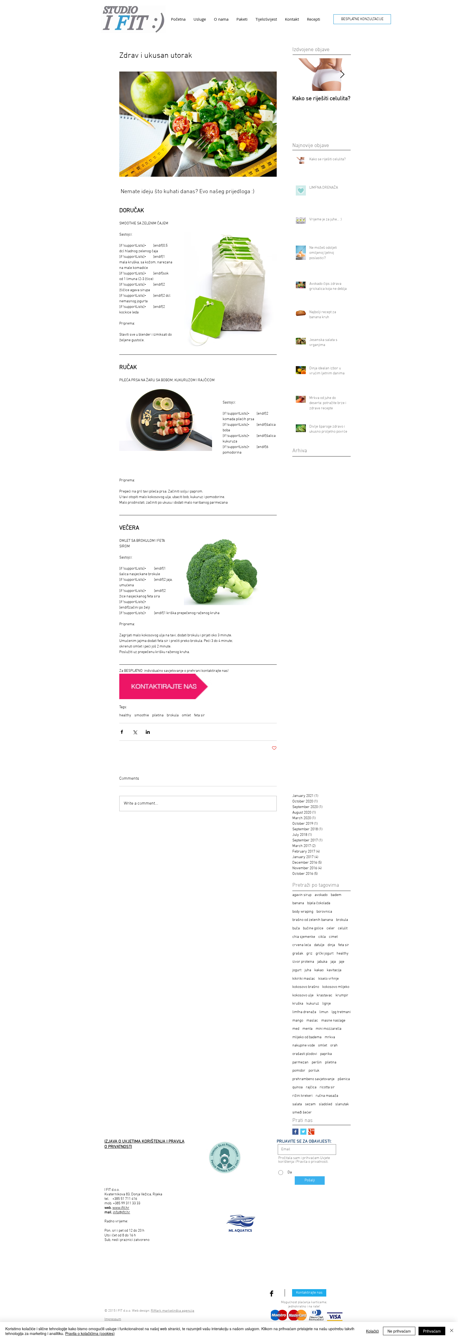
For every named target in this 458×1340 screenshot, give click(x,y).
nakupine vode (303, 1045)
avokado (321, 895)
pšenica (344, 1079)
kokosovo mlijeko (335, 987)
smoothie (141, 715)
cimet (333, 937)
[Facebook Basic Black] (271, 1293)
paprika (326, 1054)
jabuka (322, 962)
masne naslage (333, 1020)
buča (296, 928)
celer (331, 928)
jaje (341, 962)
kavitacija (334, 970)
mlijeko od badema (307, 1037)
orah (334, 1045)
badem (336, 895)
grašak (297, 953)
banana (298, 903)
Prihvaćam (432, 1331)
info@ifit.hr (121, 1212)
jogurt (296, 970)
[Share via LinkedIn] (147, 731)
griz (309, 953)
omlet (186, 715)
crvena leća (301, 945)
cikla (322, 937)
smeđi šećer (302, 1112)
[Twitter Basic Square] (303, 1132)
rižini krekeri (302, 1096)
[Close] (451, 1331)
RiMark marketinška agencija (172, 1311)
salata (297, 1104)
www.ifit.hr (120, 1208)
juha (308, 970)
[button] (200, 19)
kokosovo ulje (303, 995)
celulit (342, 928)
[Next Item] (342, 74)
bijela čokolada (318, 903)
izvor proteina (303, 962)
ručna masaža (327, 1096)
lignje (326, 1003)
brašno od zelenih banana (312, 920)
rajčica (311, 1087)
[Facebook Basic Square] (295, 1132)
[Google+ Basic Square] (311, 1132)
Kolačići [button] (372, 1331)
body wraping (302, 911)
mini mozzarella (328, 1029)
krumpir (342, 995)
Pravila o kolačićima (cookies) (90, 1333)
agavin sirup (301, 895)
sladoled (325, 1104)
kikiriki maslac (303, 979)
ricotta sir (327, 1087)
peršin (317, 1062)
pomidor (298, 1070)
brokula (173, 715)
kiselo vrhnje (328, 979)
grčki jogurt (324, 953)
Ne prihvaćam (399, 1331)
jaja (333, 962)
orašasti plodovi (304, 1054)
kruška (297, 1003)
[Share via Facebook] (121, 731)
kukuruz (312, 1003)
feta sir (199, 715)
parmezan (300, 1062)
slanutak (342, 1104)
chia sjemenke (303, 937)
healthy (125, 715)
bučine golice (313, 928)
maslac (312, 1020)
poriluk (314, 1070)
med (295, 1029)
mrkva (330, 1037)
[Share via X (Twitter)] (134, 731)
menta (307, 1029)
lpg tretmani (341, 1012)
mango (297, 1020)
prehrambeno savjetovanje (313, 1079)
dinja (331, 945)
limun (323, 1012)
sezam (310, 1104)
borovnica (324, 911)
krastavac (324, 995)
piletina (158, 715)
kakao (319, 970)
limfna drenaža (304, 1012)
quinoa (297, 1087)
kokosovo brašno (305, 987)
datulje (319, 945)
